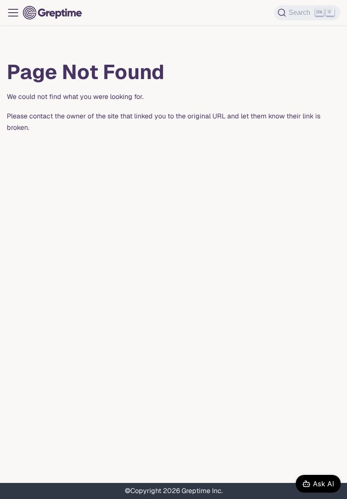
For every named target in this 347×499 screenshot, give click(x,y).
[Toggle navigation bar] (13, 12)
